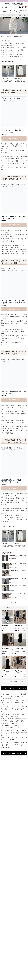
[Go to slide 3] (14, 125)
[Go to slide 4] (15, 125)
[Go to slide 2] (13, 125)
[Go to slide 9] (17, 475)
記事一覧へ (15, 602)
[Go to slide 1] (12, 125)
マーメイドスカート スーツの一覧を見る (13, 688)
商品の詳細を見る (14, 138)
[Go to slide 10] (18, 475)
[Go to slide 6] (14, 475)
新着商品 (5, 11)
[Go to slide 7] (15, 475)
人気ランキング (22, 11)
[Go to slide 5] (13, 475)
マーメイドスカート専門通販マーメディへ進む (13, 754)
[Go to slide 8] (16, 475)
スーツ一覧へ (15, 681)
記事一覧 (14, 15)
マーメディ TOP (6, 15)
